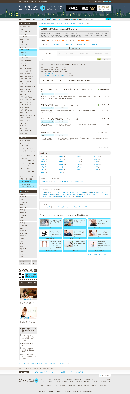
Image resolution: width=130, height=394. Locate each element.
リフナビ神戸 (43, 372)
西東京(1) (45, 196)
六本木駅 (61, 161)
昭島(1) (55, 196)
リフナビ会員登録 (61, 385)
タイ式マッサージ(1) (69, 181)
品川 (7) (24, 63)
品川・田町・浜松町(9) (27, 60)
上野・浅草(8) (24, 84)
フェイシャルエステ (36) (28, 160)
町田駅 (42, 169)
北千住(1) (48, 194)
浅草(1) (83, 192)
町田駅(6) (22, 243)
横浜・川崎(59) (25, 133)
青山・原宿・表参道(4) (27, 68)
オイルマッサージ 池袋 (58, 207)
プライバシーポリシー (103, 385)
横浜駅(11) (23, 254)
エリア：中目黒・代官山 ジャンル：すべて (53, 73)
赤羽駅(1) (22, 241)
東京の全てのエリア (26, 26)
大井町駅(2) (23, 236)
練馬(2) (60, 196)
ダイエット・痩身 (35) (28, 163)
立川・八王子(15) (25, 120)
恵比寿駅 (61, 156)
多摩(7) (84, 194)
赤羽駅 (96, 167)
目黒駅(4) (22, 210)
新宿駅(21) (23, 199)
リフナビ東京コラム (65, 19)
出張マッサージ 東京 (83, 207)
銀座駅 (96, 161)
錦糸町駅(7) (23, 246)
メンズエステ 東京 (46, 207)
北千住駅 (79, 167)
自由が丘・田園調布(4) (27, 91)
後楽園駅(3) (23, 230)
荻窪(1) (99, 192)
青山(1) (73, 192)
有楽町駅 (61, 164)
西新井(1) (54, 194)
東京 (54, 19)
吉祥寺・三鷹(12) (25, 117)
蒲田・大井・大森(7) (26, 97)
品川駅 (96, 159)
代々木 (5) (24, 44)
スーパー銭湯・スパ (26, 181)
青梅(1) (50, 196)
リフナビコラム (96, 379)
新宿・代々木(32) (25, 39)
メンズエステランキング (67, 381)
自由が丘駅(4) (23, 233)
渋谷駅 (42, 156)
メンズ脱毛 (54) (26, 158)
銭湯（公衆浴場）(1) (80, 181)
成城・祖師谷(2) (67, 194)
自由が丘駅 (44, 167)
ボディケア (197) (26, 173)
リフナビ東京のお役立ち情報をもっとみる (100, 254)
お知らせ (43, 385)
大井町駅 (61, 167)
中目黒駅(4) (23, 207)
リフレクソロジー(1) (57, 181)
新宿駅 (78, 156)
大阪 (34, 19)
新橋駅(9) (22, 223)
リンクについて (78, 381)
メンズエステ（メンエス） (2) (28, 152)
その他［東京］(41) (26, 130)
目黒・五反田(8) (25, 58)
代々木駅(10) (23, 202)
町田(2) (79, 194)
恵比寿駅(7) (23, 197)
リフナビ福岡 (79, 372)
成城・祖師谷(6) (25, 107)
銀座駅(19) (23, 220)
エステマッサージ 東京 (71, 207)
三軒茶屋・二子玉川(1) (27, 104)
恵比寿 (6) (24, 37)
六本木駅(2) (23, 215)
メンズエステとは (45, 381)
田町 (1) (24, 65)
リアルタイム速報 (45, 379)
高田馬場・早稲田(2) (26, 73)
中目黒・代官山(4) (26, 50)
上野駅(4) (22, 228)
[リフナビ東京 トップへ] (32, 8)
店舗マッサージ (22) (27, 148)
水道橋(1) (88, 192)
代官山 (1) (24, 55)
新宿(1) (48, 192)
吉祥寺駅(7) (23, 249)
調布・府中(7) (24, 123)
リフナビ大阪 (34, 372)
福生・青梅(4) (24, 128)
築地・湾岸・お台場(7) (27, 78)
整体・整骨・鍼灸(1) (26, 179)
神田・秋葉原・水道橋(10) (28, 86)
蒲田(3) (104, 192)
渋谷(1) (43, 192)
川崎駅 (60, 172)
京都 (43, 19)
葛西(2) (78, 192)
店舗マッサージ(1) (46, 181)
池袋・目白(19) (25, 47)
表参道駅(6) (23, 212)
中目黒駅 (61, 159)
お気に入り (80, 19)
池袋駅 (42, 159)
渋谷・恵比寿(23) (25, 31)
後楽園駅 (96, 164)
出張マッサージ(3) (26, 29)
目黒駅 (78, 159)
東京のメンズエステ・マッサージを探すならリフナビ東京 (66, 391)
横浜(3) (76, 196)
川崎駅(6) (22, 256)
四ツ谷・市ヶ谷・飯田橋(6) (28, 99)
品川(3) (69, 192)
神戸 (38, 19)
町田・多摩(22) (25, 112)
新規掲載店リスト (55, 379)
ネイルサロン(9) (25, 166)
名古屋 (48, 19)
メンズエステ (24, 145)
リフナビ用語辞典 (105, 379)
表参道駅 (43, 161)
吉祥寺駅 (79, 169)
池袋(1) (53, 192)
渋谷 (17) (24, 34)
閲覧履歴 (74, 19)
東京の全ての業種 (25, 140)
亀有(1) (60, 194)
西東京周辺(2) (24, 125)
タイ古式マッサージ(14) (27, 176)
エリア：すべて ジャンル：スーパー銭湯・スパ (54, 75)
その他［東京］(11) (68, 196)
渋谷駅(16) (23, 194)
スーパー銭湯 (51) (26, 184)
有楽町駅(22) (23, 225)
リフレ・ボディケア (26, 168)
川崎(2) (81, 196)
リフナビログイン (72, 385)
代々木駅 (96, 156)
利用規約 (94, 385)
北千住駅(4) (23, 238)
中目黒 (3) (24, 52)
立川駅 (96, 169)
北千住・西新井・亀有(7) (27, 102)
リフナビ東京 (70, 372)
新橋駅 (42, 164)
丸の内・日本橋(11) (26, 81)
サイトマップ (87, 385)
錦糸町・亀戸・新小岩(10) (28, 115)
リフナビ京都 (52, 372)
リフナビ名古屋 (61, 372)
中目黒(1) (58, 192)
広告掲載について (51, 385)
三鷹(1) (95, 194)
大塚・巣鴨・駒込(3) (26, 89)
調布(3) (106, 194)
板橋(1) (74, 194)
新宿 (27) (24, 42)
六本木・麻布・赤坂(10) (27, 71)
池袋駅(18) (23, 204)
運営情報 (80, 385)
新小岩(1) (89, 194)
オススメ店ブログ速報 (79, 379)
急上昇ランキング (55, 381)
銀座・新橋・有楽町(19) (27, 76)
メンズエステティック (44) (29, 155)
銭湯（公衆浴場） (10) (28, 186)
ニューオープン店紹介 (67, 379)
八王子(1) (100, 194)
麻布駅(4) (22, 217)
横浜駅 (42, 172)
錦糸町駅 (61, 169)
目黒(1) (64, 192)
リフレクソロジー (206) (28, 171)
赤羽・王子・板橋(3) (26, 110)
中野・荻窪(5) (24, 94)
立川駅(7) (22, 251)
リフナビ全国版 (24, 372)
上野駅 (78, 164)
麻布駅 (78, 161)
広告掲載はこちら (95, 381)
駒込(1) (94, 192)
